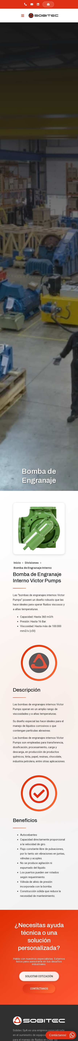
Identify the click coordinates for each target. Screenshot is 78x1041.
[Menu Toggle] (22, 15)
